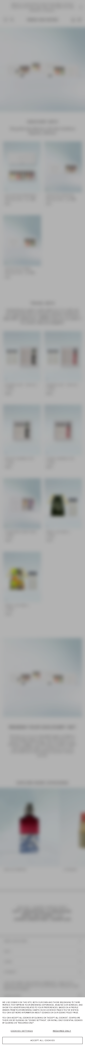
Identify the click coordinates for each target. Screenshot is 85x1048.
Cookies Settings (22, 1031)
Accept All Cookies (42, 1040)
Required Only (62, 1031)
